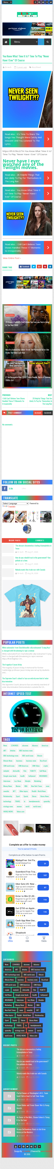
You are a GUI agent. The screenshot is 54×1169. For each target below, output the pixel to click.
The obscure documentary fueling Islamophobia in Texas (33, 547)
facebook (47, 413)
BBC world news (27, 755)
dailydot (6, 771)
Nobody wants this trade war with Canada (30, 569)
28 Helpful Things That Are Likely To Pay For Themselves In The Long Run (23, 178)
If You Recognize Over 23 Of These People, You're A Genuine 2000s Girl (27, 379)
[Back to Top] (39, 1146)
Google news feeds (9, 776)
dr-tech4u (26, 1151)
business (19, 760)
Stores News (44, 796)
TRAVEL (17, 801)
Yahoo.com (20, 811)
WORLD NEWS (8, 811)
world (27, 806)
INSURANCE (43, 776)
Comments (39, 540)
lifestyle (27, 781)
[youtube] (15, 1146)
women (19, 806)
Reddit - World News (39, 791)
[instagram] (39, 2)
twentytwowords (34, 801)
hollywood (32, 776)
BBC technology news (10, 755)
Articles (12, 750)
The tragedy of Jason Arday (12, 664)
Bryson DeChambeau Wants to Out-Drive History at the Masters (31, 1131)
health (22, 776)
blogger (38, 413)
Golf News (43, 771)
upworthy (47, 801)
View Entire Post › (12, 258)
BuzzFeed (36, 67)
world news (37, 806)
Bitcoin (39, 755)
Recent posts (14, 540)
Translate (11, 506)
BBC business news (26, 750)
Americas (45, 745)
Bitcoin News (7, 760)
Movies (18, 786)
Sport (18, 796)
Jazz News (17, 781)
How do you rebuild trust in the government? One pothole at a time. (33, 559)
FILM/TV (33, 771)
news (47, 786)
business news (31, 760)
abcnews (25, 745)
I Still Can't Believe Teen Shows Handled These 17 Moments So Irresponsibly (23, 247)
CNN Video (36, 766)
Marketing (37, 781)
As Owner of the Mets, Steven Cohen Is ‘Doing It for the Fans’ (33, 1119)
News (5, 745)
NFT (14, 791)
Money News (7, 786)
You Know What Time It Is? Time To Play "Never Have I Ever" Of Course (22, 193)
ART (4, 750)
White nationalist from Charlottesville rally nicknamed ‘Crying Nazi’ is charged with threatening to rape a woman (26, 649)
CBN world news (9, 766)
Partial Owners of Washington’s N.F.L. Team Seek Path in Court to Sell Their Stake (32, 1094)
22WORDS (14, 745)
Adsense (35, 745)
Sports (26, 796)
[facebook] (35, 2)
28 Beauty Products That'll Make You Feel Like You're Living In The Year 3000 (27, 323)
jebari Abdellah (46, 1151)
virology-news (8, 806)
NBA (25, 786)
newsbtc (6, 791)
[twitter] (50, 2)
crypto (45, 766)
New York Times (36, 786)
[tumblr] (47, 2)
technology (7, 801)
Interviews (6, 781)
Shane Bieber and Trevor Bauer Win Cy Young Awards (33, 1106)
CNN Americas (23, 766)
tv (24, 801)
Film (24, 771)
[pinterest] (43, 2)
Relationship (7, 796)
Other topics (24, 791)
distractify (16, 771)
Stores (34, 796)
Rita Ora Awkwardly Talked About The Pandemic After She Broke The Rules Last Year (27, 351)
